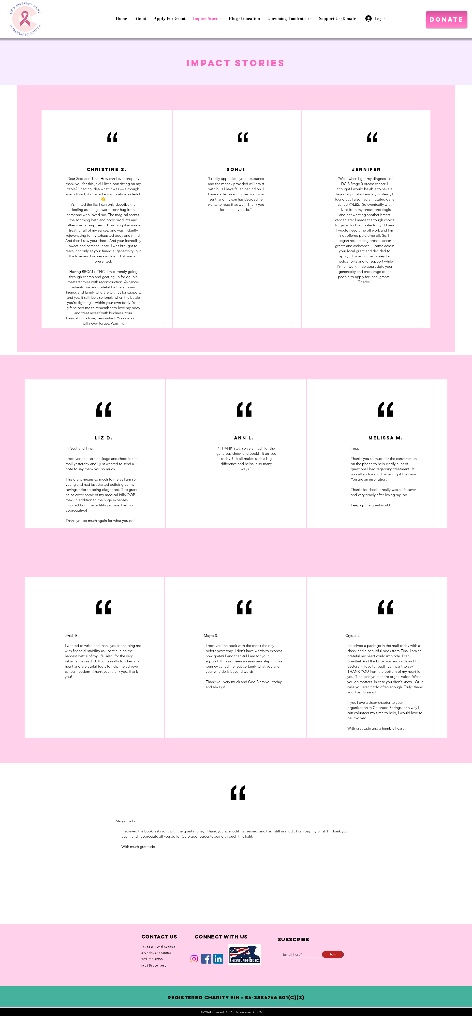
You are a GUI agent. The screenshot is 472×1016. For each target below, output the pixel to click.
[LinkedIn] (218, 959)
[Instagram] (194, 959)
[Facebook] (206, 959)
